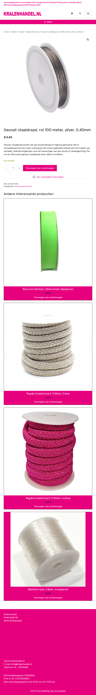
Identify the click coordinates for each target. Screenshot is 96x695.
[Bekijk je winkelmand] (72, 13)
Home (6, 32)
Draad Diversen (32, 32)
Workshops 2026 (33, 5)
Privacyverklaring (42, 691)
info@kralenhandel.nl (21, 664)
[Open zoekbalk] (80, 13)
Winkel (14, 32)
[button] (88, 39)
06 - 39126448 (21, 667)
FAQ (32, 691)
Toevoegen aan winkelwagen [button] (48, 297)
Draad (21, 32)
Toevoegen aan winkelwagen (40, 168)
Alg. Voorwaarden (58, 691)
